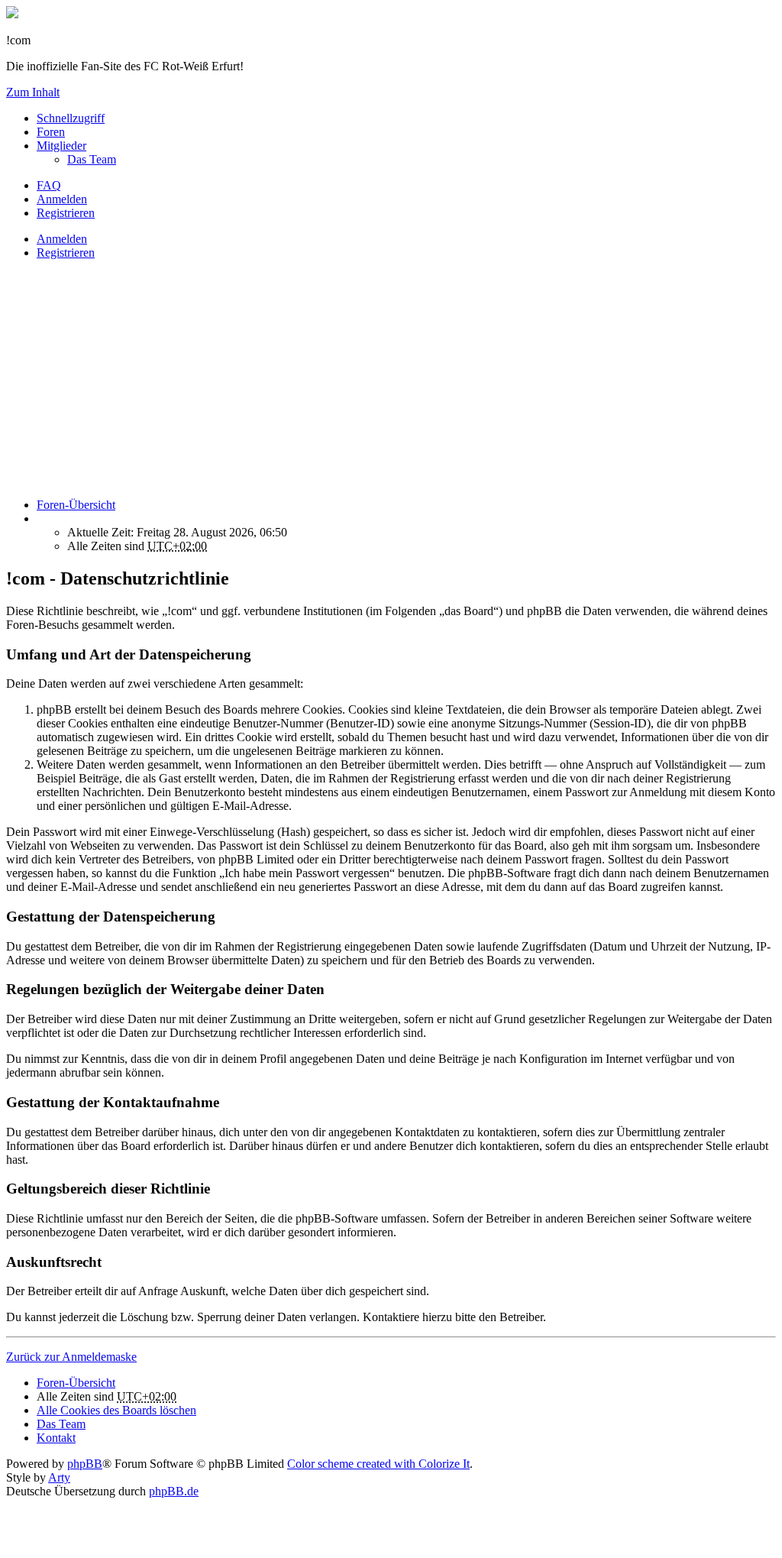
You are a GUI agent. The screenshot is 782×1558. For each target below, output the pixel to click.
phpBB (84, 1463)
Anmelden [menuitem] (62, 199)
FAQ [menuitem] (49, 185)
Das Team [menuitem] (91, 159)
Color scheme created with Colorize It (378, 1463)
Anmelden (62, 238)
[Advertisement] (391, 379)
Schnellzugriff (71, 118)
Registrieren (66, 252)
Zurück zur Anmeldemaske (71, 1356)
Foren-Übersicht (76, 1382)
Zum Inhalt (33, 92)
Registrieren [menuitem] (66, 212)
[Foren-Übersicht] (12, 14)
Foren (51, 131)
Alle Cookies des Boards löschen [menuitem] (116, 1410)
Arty (59, 1477)
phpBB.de (174, 1491)
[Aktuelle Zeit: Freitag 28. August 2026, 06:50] (41, 518)
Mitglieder (61, 145)
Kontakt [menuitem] (56, 1437)
